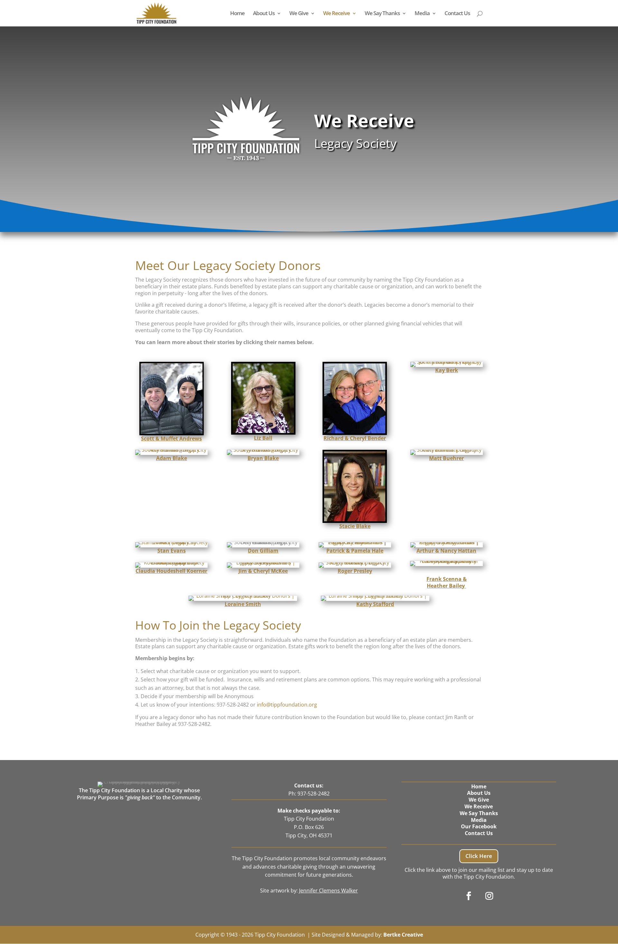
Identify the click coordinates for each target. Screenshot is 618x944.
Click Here (478, 856)
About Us (264, 14)
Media (422, 14)
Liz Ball (263, 437)
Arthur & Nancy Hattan (446, 550)
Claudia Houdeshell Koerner (171, 570)
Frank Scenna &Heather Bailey (446, 582)
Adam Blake (171, 458)
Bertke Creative (403, 934)
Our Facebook (479, 826)
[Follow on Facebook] (468, 896)
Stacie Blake (354, 526)
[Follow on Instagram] (489, 896)
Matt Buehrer (446, 458)
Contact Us (457, 14)
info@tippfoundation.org (287, 704)
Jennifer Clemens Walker (328, 890)
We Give (298, 14)
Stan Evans (171, 550)
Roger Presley (355, 570)
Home (237, 14)
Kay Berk (446, 370)
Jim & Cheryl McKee (263, 570)
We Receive (336, 14)
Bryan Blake (263, 458)
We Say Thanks (382, 14)
